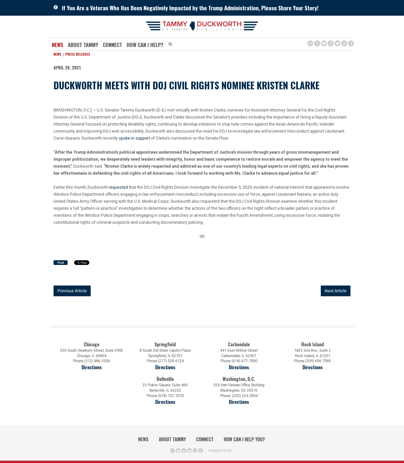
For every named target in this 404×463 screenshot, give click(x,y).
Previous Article (72, 290)
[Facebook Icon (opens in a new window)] (317, 43)
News (57, 44)
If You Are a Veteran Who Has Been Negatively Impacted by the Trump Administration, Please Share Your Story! (190, 8)
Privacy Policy (220, 450)
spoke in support (134, 138)
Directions (92, 367)
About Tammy (172, 439)
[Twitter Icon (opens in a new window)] (331, 43)
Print (61, 262)
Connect (112, 44)
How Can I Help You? (244, 439)
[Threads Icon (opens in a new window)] (351, 43)
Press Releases (77, 54)
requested (118, 187)
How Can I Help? (145, 44)
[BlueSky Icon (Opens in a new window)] (324, 43)
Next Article (335, 290)
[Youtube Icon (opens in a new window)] (337, 43)
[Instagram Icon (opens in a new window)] (344, 43)
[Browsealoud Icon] (310, 43)
